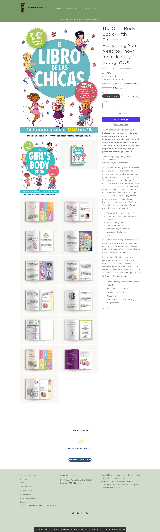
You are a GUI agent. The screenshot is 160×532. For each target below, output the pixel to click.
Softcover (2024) (111, 96)
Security (23, 502)
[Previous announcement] (21, 19)
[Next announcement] (139, 19)
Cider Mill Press (30, 527)
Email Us (23, 479)
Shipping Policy (26, 490)
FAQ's (22, 483)
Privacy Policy (25, 487)
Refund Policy (25, 494)
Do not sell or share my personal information (38, 506)
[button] (71, 8)
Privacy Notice (117, 529)
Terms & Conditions (28, 498)
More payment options (121, 124)
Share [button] (106, 308)
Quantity (105, 101)
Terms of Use (104, 529)
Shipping (105, 79)
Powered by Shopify (42, 527)
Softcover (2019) (130, 96)
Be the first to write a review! (80, 460)
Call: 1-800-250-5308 (28, 475)
